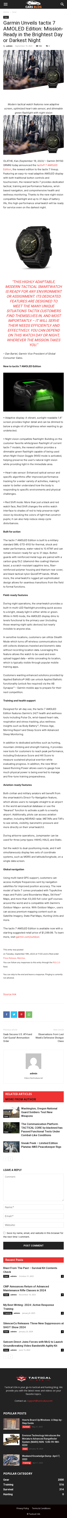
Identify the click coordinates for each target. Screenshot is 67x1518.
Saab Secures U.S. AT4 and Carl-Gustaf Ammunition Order (17, 1038)
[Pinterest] (21, 1014)
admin (9, 46)
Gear (14, 12)
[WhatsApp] (29, 1014)
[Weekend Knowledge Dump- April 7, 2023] (11, 1460)
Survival (26, 1427)
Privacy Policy (23, 1508)
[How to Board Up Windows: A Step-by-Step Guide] (11, 1424)
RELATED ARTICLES (18, 1094)
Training (7, 1313)
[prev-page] (5, 1159)
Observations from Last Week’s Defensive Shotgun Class (49, 1038)
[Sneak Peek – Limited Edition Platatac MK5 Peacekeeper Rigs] (11, 1146)
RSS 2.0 (56, 962)
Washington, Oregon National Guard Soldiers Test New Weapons (39, 1112)
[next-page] (10, 1159)
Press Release (9, 958)
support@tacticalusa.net (40, 1400)
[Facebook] (6, 1014)
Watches (21, 958)
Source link (9, 994)
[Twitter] (14, 1014)
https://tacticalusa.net (33, 1078)
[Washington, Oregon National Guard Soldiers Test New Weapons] (11, 1112)
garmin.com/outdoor (27, 936)
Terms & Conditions (41, 1508)
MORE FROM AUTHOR (20, 1099)
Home (6, 12)
